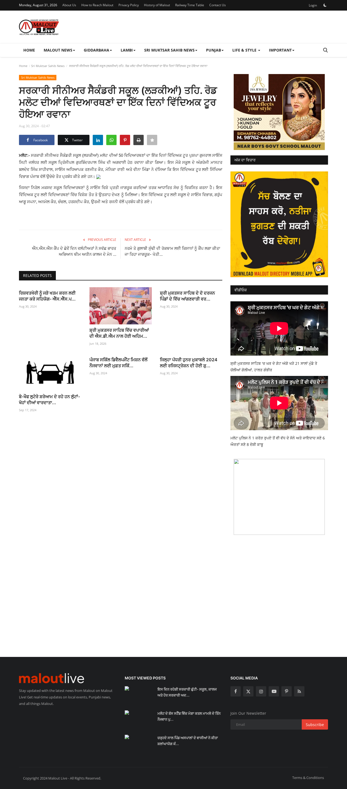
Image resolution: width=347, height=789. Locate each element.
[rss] (299, 691)
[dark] (325, 5)
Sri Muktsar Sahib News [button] (169, 50)
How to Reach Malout (97, 5)
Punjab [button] (213, 50)
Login (313, 5)
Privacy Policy (128, 5)
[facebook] (235, 691)
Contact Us (217, 5)
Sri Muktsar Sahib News (48, 66)
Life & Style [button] (245, 50)
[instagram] (261, 691)
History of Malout (157, 5)
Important (280, 50)
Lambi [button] (127, 50)
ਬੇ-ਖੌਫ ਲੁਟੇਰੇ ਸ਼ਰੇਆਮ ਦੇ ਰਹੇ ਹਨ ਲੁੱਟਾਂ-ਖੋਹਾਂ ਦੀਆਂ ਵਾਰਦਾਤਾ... (49, 399)
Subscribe (315, 724)
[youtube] (274, 691)
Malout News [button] (58, 50)
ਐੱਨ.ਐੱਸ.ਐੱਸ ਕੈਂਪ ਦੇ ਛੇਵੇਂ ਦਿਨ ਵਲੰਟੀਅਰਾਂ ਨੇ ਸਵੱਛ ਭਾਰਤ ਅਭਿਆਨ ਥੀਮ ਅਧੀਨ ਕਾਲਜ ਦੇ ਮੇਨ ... (74, 251)
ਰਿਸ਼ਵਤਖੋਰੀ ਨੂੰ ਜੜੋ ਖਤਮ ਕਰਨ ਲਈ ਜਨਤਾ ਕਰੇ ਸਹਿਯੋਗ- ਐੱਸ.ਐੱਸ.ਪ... (47, 296)
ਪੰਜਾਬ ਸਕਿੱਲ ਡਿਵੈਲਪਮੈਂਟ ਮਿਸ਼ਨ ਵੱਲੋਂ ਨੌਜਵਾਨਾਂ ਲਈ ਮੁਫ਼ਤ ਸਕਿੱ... (118, 362)
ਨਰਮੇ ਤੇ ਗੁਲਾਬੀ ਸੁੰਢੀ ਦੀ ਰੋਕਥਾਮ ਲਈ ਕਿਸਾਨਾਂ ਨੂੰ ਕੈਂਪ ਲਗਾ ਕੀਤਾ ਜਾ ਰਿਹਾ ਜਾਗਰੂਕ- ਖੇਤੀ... (172, 251)
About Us (69, 5)
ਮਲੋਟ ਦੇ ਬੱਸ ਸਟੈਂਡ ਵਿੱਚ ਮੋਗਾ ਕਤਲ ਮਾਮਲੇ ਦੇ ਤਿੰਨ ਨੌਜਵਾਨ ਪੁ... (189, 716)
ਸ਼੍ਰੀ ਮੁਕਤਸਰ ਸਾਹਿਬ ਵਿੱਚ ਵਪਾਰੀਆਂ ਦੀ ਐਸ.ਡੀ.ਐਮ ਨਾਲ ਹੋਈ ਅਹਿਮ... (119, 333)
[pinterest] (286, 691)
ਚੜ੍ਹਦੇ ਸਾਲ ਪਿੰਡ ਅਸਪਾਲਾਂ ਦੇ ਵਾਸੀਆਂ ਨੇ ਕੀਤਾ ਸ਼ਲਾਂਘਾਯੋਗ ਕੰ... (188, 741)
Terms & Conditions (308, 777)
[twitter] (248, 691)
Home (29, 50)
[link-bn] (279, 112)
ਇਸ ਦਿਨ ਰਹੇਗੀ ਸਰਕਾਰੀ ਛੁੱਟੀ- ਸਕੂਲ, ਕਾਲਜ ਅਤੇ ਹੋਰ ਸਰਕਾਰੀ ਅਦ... (187, 692)
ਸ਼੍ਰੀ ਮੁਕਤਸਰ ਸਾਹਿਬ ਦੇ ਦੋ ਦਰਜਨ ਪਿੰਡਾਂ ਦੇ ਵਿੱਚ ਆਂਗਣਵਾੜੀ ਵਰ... (187, 296)
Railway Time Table (189, 5)
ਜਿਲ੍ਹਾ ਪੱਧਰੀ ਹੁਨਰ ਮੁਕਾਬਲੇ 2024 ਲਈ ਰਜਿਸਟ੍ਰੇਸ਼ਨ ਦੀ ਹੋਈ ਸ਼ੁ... (188, 362)
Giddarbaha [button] (96, 50)
